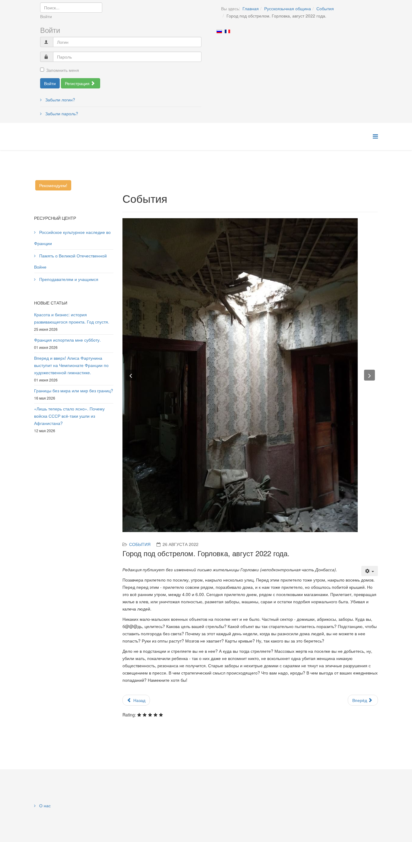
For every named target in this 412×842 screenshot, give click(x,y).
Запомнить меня (62, 70)
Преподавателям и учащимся (68, 279)
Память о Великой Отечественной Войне (70, 261)
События (325, 8)
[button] (130, 375)
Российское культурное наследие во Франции (72, 237)
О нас (44, 805)
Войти (50, 83)
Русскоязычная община (287, 8)
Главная (250, 8)
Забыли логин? (59, 100)
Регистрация (78, 83)
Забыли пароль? (61, 113)
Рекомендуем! (53, 185)
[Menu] (375, 136)
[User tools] (369, 571)
